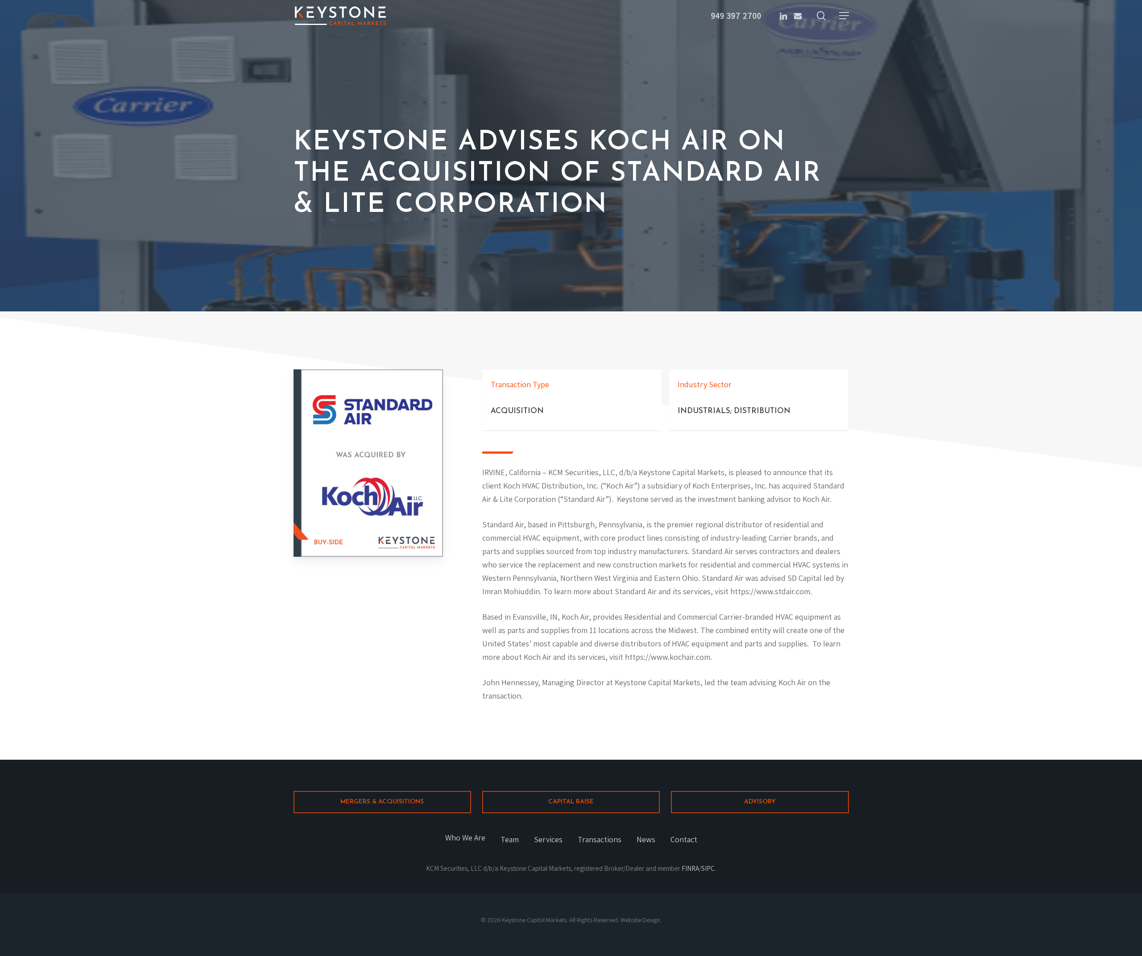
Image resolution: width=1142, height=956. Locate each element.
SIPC (708, 868)
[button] (844, 16)
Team (510, 839)
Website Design (640, 920)
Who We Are (465, 837)
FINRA (690, 868)
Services (548, 839)
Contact (683, 839)
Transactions (599, 839)
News (646, 839)
